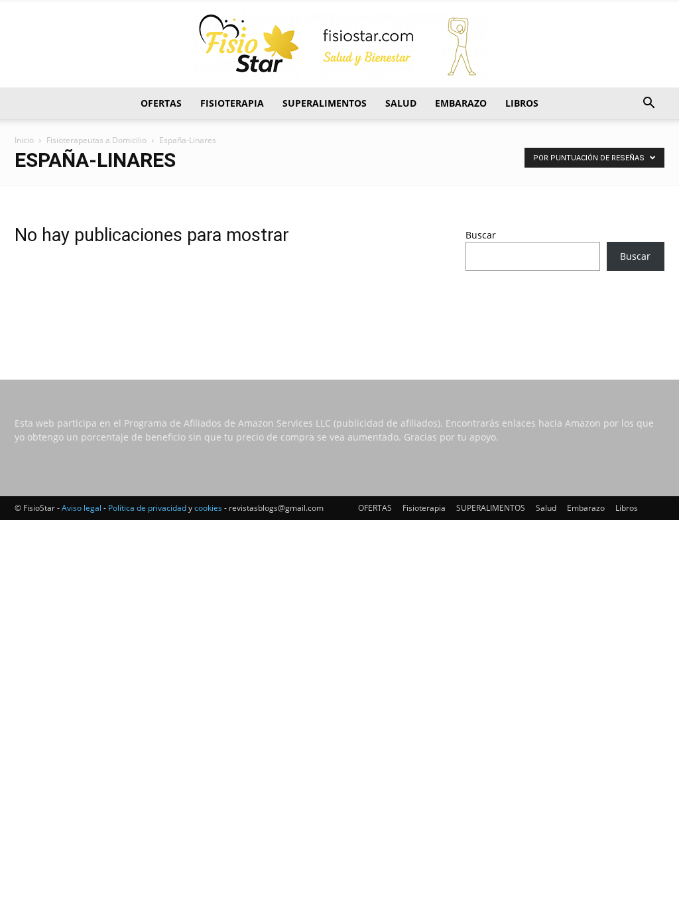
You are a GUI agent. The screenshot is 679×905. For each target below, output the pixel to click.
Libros (521, 103)
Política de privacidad (147, 507)
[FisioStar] (339, 45)
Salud (400, 103)
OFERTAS (161, 103)
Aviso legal (81, 507)
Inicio (24, 140)
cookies (208, 507)
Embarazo (461, 103)
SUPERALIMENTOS (324, 103)
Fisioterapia (232, 103)
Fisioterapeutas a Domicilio (96, 140)
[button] (648, 104)
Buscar (480, 235)
